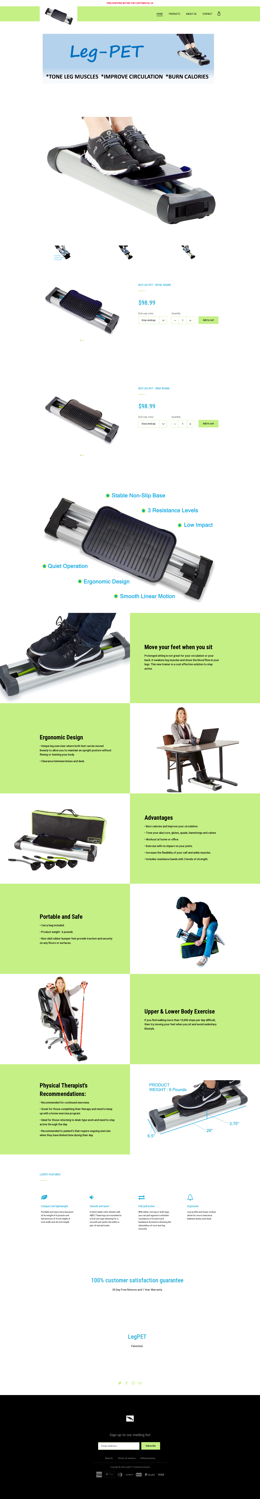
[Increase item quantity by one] (190, 320)
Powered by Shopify (141, 1467)
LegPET (129, 1467)
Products (174, 13)
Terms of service (127, 1458)
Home (159, 13)
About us (191, 13)
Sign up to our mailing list (130, 1435)
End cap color (146, 313)
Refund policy (148, 1458)
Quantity (176, 313)
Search (109, 1458)
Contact (207, 13)
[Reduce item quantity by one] (175, 320)
